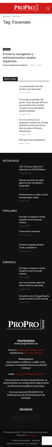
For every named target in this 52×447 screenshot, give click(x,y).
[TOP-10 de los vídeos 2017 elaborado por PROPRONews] (10, 170)
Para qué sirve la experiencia (32, 140)
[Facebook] (15, 418)
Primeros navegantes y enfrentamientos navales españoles (19, 57)
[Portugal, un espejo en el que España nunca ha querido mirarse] (10, 220)
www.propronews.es (26, 343)
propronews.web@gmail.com (29, 374)
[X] (29, 418)
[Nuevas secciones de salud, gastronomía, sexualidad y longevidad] (10, 183)
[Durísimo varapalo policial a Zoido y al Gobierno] (10, 248)
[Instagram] (22, 418)
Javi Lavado (31, 435)
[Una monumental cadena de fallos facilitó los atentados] (10, 286)
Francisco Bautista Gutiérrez (15, 65)
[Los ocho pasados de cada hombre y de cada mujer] (10, 90)
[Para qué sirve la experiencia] (10, 143)
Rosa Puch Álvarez (33, 353)
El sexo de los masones (29, 231)
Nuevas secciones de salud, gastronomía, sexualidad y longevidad (31, 183)
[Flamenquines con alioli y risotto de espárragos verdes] (10, 198)
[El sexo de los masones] (10, 235)
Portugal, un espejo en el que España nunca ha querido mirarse (32, 220)
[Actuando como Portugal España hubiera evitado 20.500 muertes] (10, 299)
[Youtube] (36, 418)
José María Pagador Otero (31, 350)
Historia (7, 49)
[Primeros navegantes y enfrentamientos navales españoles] (26, 39)
